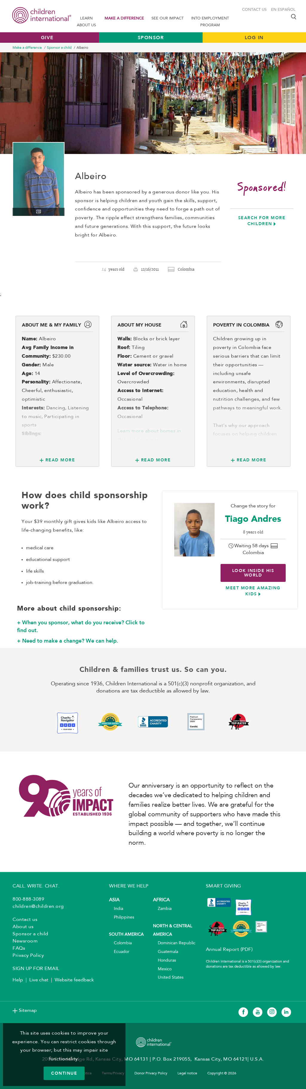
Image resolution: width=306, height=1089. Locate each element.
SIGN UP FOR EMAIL (36, 968)
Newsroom (25, 941)
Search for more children (262, 220)
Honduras (164, 961)
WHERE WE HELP (129, 886)
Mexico (162, 969)
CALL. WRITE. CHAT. (36, 886)
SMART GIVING (223, 886)
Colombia (120, 943)
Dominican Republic (174, 943)
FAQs (19, 948)
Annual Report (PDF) (229, 949)
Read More (60, 460)
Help (18, 980)
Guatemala (165, 952)
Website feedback (74, 980)
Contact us (254, 10)
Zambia (162, 909)
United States (168, 978)
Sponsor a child (59, 48)
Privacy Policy (28, 955)
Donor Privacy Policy (150, 1073)
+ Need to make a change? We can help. (67, 640)
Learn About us (86, 21)
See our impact (167, 18)
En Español (283, 10)
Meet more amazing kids (253, 591)
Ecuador (119, 952)
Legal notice (187, 1073)
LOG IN (254, 37)
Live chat (38, 980)
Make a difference (124, 18)
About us (23, 927)
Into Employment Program (210, 21)
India (116, 909)
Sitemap (28, 1010)
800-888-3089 (28, 899)
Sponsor (151, 37)
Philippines (121, 917)
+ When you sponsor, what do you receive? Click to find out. (81, 626)
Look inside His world (253, 573)
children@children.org (38, 906)
